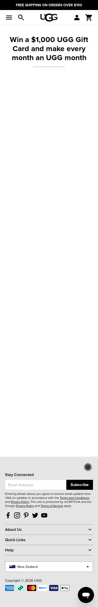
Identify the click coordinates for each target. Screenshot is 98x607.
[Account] (77, 18)
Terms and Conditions (74, 498)
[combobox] (35, 485)
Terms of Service (52, 506)
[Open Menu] (9, 18)
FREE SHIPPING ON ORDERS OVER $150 (49, 5)
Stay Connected (19, 475)
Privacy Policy (20, 502)
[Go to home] (49, 18)
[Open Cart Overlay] (89, 18)
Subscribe (80, 485)
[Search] (21, 18)
